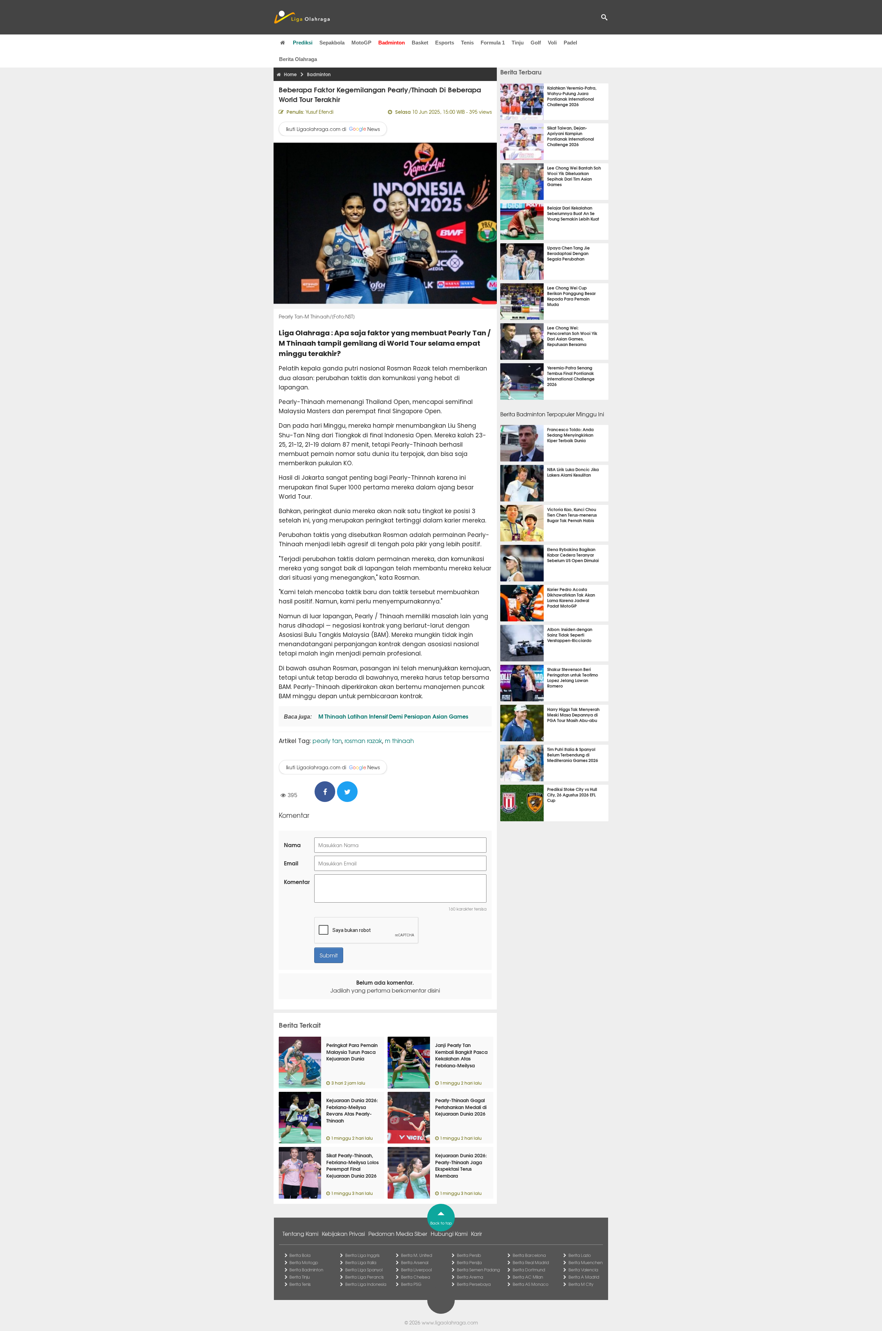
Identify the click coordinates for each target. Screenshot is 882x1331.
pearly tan (327, 740)
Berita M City (580, 1284)
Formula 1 (493, 42)
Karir (476, 1233)
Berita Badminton (306, 1270)
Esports (444, 42)
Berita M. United (416, 1255)
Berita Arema (470, 1277)
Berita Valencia (583, 1270)
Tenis (467, 42)
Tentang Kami (300, 1233)
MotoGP (361, 42)
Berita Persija (469, 1262)
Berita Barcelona (529, 1255)
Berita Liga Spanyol (363, 1270)
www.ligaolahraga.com (450, 1322)
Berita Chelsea (415, 1277)
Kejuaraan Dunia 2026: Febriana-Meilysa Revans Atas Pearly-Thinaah (352, 1110)
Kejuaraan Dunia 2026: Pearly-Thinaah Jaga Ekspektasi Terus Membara (461, 1165)
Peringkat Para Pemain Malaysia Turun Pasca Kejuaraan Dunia (352, 1051)
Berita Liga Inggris (362, 1255)
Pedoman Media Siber (397, 1233)
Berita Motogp (303, 1262)
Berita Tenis (300, 1284)
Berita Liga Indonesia (365, 1284)
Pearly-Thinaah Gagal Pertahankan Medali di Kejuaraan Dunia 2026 (460, 1106)
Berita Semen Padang (478, 1270)
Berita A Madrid (583, 1277)
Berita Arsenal (414, 1262)
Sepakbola (332, 42)
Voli (552, 42)
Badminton (391, 42)
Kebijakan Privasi (343, 1233)
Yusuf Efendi (320, 111)
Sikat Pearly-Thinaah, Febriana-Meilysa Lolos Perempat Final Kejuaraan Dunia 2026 (352, 1165)
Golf (536, 42)
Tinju (518, 42)
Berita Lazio (579, 1255)
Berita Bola (299, 1255)
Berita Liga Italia (360, 1262)
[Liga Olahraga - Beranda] (302, 17)
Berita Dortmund (529, 1270)
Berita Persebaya (474, 1284)
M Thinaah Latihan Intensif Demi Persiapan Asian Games (392, 716)
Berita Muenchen (585, 1262)
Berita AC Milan (528, 1277)
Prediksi (302, 42)
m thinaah (399, 740)
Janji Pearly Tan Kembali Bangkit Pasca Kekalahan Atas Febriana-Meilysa (461, 1055)
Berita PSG (411, 1284)
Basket (420, 42)
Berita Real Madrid (531, 1262)
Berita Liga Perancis (364, 1277)
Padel (570, 42)
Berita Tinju (299, 1277)
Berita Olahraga (298, 59)
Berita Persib (469, 1255)
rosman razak (363, 740)
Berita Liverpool (416, 1270)
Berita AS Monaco (530, 1284)
